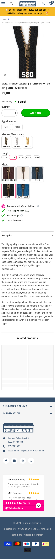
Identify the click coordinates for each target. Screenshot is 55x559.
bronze (6, 146)
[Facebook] (6, 461)
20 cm (36, 157)
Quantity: (5, 107)
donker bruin (8, 180)
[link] (14, 381)
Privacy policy (23, 529)
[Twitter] (31, 461)
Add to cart (35, 112)
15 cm (13, 157)
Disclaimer (9, 529)
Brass (28, 146)
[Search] (11, 3)
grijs (37, 180)
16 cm (21, 157)
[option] (27, 52)
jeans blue (23, 197)
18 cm (28, 157)
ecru (23, 180)
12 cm (4, 157)
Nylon (6, 127)
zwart (8, 197)
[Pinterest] (23, 461)
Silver (17, 146)
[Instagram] (14, 461)
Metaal (17, 127)
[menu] (3, 3)
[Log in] (43, 3)
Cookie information (33, 534)
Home (4, 19)
